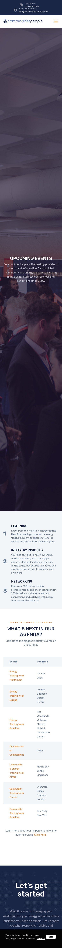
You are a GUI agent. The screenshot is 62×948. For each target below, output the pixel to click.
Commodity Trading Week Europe (17, 793)
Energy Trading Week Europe (17, 695)
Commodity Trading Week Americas (17, 813)
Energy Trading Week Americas (17, 724)
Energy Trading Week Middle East (17, 675)
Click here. (40, 834)
